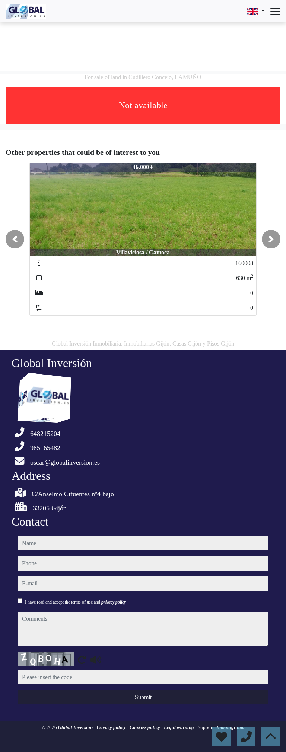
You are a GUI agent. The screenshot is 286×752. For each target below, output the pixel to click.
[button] (15, 239)
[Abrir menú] (275, 11)
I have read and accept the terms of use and (75, 602)
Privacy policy (111, 727)
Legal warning (179, 727)
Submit (143, 697)
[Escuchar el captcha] (96, 659)
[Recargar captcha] (82, 659)
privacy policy (113, 602)
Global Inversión (76, 727)
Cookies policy (145, 727)
